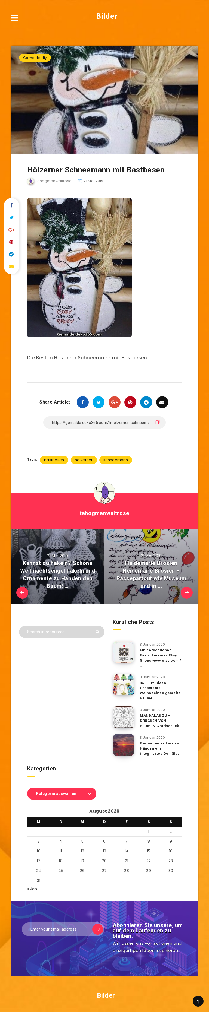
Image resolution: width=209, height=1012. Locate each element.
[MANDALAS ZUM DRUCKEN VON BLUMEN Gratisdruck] (123, 717)
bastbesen (54, 459)
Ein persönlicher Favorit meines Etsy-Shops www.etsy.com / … (160, 658)
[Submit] (97, 631)
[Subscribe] (97, 929)
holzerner (84, 459)
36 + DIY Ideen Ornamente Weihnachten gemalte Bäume (160, 690)
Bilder (106, 16)
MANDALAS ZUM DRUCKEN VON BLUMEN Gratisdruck (159, 720)
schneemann (115, 459)
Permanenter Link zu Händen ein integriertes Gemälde (160, 748)
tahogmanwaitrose (104, 513)
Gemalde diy (35, 57)
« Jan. (32, 889)
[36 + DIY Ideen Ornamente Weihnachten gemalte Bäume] (123, 684)
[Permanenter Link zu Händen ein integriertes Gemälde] (123, 745)
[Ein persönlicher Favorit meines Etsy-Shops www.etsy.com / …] (123, 652)
